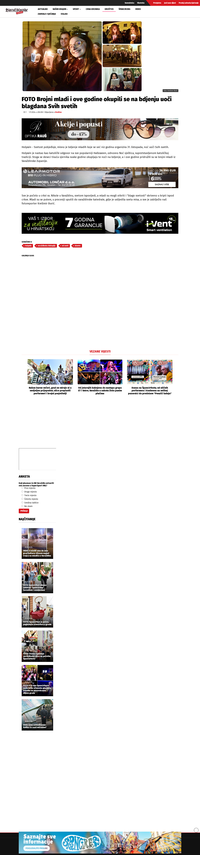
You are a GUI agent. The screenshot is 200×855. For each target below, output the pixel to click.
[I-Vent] (100, 223)
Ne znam (28, 506)
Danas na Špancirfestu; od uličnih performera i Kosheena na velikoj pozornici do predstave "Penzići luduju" (149, 390)
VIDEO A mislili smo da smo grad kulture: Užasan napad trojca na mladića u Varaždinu (37, 553)
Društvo (109, 9)
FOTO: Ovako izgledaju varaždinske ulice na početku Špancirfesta (37, 656)
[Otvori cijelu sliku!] (82, 56)
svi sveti (65, 246)
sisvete (78, 246)
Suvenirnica (129, 3)
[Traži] (165, 11)
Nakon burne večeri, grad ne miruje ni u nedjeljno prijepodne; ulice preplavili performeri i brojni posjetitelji (50, 390)
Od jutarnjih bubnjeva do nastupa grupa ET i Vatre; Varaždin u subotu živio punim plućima (100, 390)
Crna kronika (93, 9)
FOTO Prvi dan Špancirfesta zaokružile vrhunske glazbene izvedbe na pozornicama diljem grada (37, 689)
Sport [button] (76, 9)
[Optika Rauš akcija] (100, 129)
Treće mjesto (30, 495)
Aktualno (43, 9)
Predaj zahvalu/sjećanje (189, 3)
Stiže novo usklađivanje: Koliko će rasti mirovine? (34, 726)
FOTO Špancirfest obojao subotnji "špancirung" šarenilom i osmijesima (35, 587)
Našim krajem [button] (59, 9)
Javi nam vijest (170, 3)
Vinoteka (141, 3)
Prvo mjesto (29, 488)
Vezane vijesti (100, 351)
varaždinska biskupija (46, 246)
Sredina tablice (31, 502)
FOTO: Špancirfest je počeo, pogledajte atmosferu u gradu (37, 623)
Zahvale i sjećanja (47, 14)
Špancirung (124, 9)
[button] (24, 377)
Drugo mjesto (30, 492)
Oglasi (64, 14)
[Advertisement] (100, 424)
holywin (28, 246)
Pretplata (157, 3)
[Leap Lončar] (100, 177)
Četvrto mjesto (31, 499)
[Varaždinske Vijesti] (17, 10)
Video (138, 9)
